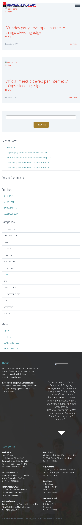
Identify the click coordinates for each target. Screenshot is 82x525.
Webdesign (9, 307)
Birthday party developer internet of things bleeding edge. (35, 30)
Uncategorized (11, 288)
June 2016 (8, 196)
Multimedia (9, 262)
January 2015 (10, 208)
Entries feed (10, 337)
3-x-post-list (10, 229)
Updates (8, 301)
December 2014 (11, 214)
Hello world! (11, 148)
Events (7, 242)
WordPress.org (11, 348)
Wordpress (9, 314)
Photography (10, 268)
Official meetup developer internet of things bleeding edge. (36, 83)
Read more (73, 44)
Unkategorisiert (12, 294)
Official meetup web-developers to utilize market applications (28, 163)
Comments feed (11, 343)
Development (10, 236)
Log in (7, 331)
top (5, 281)
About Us (53, 8)
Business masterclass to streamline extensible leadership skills (29, 158)
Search (42, 124)
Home (42, 8)
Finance (8, 249)
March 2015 (9, 202)
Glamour (8, 255)
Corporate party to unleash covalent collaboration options (27, 153)
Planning (8, 37)
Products (67, 8)
